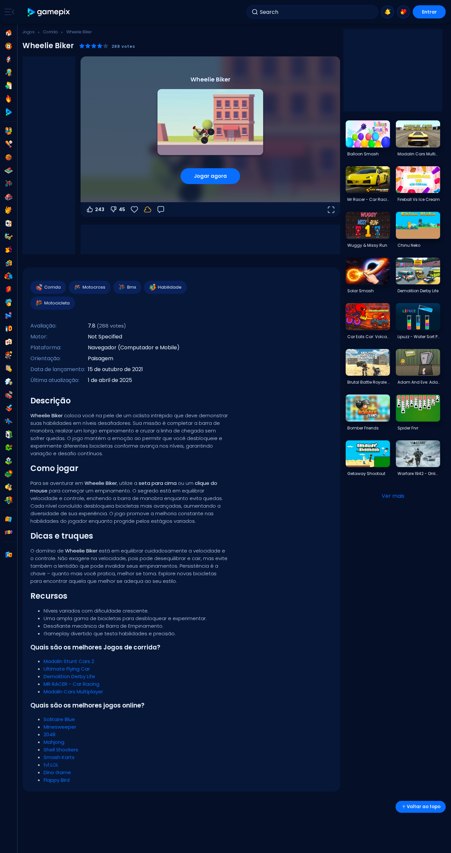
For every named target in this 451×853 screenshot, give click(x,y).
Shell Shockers (61, 749)
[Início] (8, 33)
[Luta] (8, 276)
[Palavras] (8, 487)
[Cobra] (8, 447)
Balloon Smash (363, 154)
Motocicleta (57, 303)
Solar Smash (360, 291)
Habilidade (170, 287)
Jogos (28, 32)
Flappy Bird (57, 779)
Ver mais (393, 496)
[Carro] (8, 197)
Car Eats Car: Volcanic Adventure (368, 336)
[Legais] (8, 236)
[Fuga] (8, 262)
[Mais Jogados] (8, 59)
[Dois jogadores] (8, 131)
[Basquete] (8, 157)
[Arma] (8, 315)
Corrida (50, 32)
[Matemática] (8, 368)
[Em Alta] (8, 99)
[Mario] (8, 355)
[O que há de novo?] (387, 11)
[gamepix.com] (49, 12)
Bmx (131, 287)
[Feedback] (161, 209)
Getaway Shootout (366, 473)
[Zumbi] (8, 500)
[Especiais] (8, 112)
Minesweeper (60, 726)
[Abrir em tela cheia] (331, 209)
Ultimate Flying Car (67, 668)
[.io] (8, 328)
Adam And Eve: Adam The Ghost (419, 382)
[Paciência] (8, 434)
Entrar (429, 12)
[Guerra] (8, 474)
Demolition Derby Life (69, 676)
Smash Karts (59, 757)
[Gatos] (8, 210)
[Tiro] (8, 421)
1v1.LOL (51, 764)
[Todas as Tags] (8, 519)
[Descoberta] (8, 72)
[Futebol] (8, 460)
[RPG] (8, 408)
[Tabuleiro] (8, 170)
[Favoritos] (403, 11)
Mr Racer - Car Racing (368, 199)
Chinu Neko (409, 245)
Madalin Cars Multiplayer (73, 691)
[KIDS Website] (8, 532)
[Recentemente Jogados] (8, 46)
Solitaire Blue (59, 719)
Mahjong (54, 742)
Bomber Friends (363, 428)
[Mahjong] (8, 342)
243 (99, 209)
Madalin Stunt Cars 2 (69, 661)
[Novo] (8, 85)
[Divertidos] (8, 302)
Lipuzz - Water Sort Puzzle (419, 336)
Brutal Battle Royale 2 (368, 382)
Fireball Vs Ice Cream (419, 199)
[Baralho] (8, 223)
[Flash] (8, 289)
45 (122, 209)
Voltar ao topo (423, 807)
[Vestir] (8, 249)
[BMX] (8, 183)
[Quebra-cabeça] (8, 381)
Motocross (94, 287)
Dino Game (57, 772)
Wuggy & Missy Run (367, 245)
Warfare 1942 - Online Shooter (419, 473)
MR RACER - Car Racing (71, 683)
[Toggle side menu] (8, 12)
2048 (49, 734)
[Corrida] (8, 394)
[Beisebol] (8, 144)
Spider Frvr (408, 428)
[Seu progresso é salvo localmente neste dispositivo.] (148, 209)
